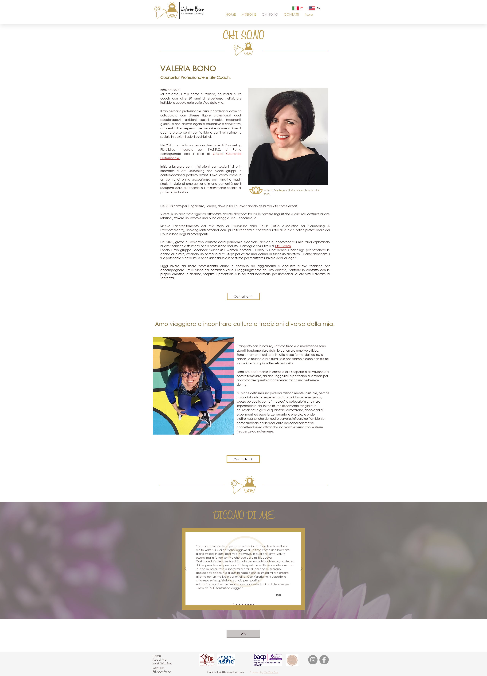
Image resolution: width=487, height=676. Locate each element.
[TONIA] (253, 604)
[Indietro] (185, 569)
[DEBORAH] (245, 604)
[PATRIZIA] (239, 604)
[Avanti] (301, 569)
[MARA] (233, 604)
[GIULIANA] (248, 604)
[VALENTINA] (250, 604)
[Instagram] (313, 659)
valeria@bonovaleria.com (229, 672)
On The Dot (271, 672)
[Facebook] (324, 659)
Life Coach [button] (283, 246)
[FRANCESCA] (236, 604)
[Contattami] (243, 634)
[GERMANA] (242, 604)
